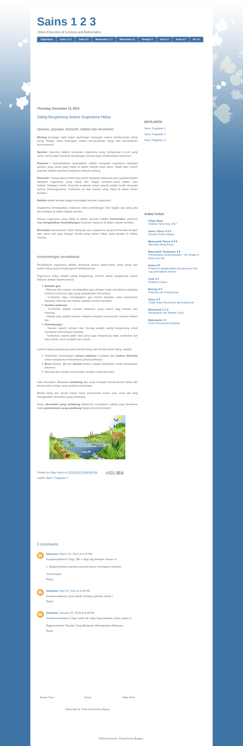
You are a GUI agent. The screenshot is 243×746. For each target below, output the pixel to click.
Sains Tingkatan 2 (155, 134)
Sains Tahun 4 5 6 (159, 231)
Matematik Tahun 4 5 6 (162, 241)
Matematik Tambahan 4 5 (164, 251)
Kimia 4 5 (181, 39)
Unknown (52, 553)
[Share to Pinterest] (122, 473)
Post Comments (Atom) (96, 709)
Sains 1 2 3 (66, 21)
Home (88, 697)
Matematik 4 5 (127, 39)
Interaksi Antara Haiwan (161, 234)
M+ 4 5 (196, 39)
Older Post (128, 697)
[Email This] (108, 473)
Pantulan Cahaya (157, 282)
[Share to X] (115, 473)
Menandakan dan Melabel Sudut (166, 312)
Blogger (138, 738)
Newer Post (47, 697)
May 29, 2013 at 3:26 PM (75, 590)
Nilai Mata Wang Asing (160, 244)
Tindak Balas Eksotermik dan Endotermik (171, 302)
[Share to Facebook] (118, 473)
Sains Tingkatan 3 (155, 140)
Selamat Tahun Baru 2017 (162, 223)
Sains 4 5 (83, 39)
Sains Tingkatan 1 (155, 128)
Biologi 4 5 (147, 39)
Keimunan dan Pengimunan (163, 292)
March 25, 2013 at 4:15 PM (76, 553)
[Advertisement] (121, 74)
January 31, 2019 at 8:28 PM (77, 612)
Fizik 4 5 (164, 39)
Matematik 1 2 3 (104, 39)
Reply (49, 579)
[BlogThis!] (111, 473)
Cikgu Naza (46, 39)
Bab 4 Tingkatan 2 (57, 477)
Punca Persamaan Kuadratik (164, 323)
